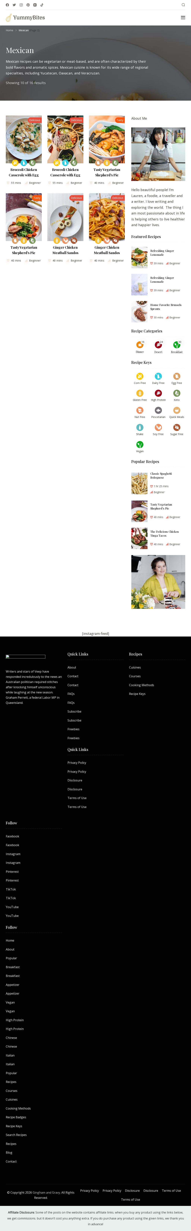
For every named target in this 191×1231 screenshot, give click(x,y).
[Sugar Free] (74, 240)
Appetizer (12, 985)
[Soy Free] (65, 240)
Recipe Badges (16, 1117)
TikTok (11, 889)
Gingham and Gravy (46, 1192)
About (72, 667)
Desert (158, 352)
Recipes (11, 1082)
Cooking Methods (141, 685)
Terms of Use (77, 798)
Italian (10, 1055)
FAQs (71, 694)
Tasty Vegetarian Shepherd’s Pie (161, 506)
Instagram (13, 854)
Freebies (73, 729)
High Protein (15, 1020)
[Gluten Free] (107, 163)
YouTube (12, 907)
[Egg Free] (98, 163)
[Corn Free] (15, 163)
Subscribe (74, 711)
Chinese (11, 1038)
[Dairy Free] (24, 163)
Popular (11, 958)
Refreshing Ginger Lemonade (162, 253)
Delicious (34, 120)
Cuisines (135, 667)
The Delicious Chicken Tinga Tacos (164, 533)
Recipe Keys (137, 694)
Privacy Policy (77, 763)
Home (10, 940)
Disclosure (75, 780)
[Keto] (32, 163)
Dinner (140, 352)
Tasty (120, 120)
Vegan (10, 1002)
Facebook (12, 836)
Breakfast (176, 352)
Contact (73, 676)
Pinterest (12, 872)
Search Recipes (16, 1135)
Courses (135, 676)
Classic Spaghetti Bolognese (161, 475)
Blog (9, 1152)
